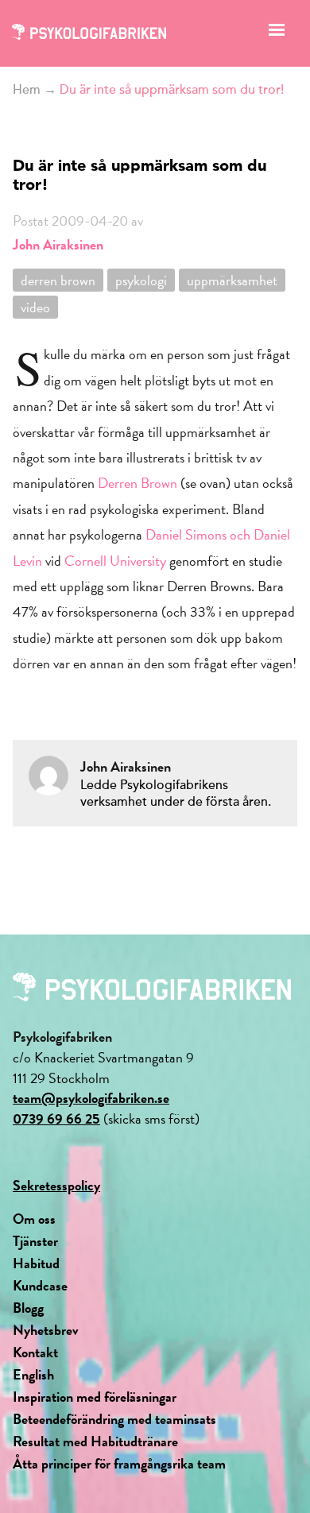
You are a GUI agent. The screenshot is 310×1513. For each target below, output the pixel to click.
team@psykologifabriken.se (91, 1098)
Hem (27, 90)
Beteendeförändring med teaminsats (114, 1419)
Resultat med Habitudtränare (95, 1441)
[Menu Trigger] (277, 34)
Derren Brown (137, 482)
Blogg (28, 1307)
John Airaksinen (58, 244)
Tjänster (35, 1241)
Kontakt (35, 1352)
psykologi (141, 280)
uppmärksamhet (232, 280)
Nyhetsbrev (46, 1330)
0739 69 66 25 (56, 1118)
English (33, 1374)
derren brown (58, 280)
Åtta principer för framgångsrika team (119, 1463)
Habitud (36, 1263)
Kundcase (40, 1285)
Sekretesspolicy (56, 1185)
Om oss (34, 1218)
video (35, 307)
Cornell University (115, 560)
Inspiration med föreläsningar (94, 1396)
